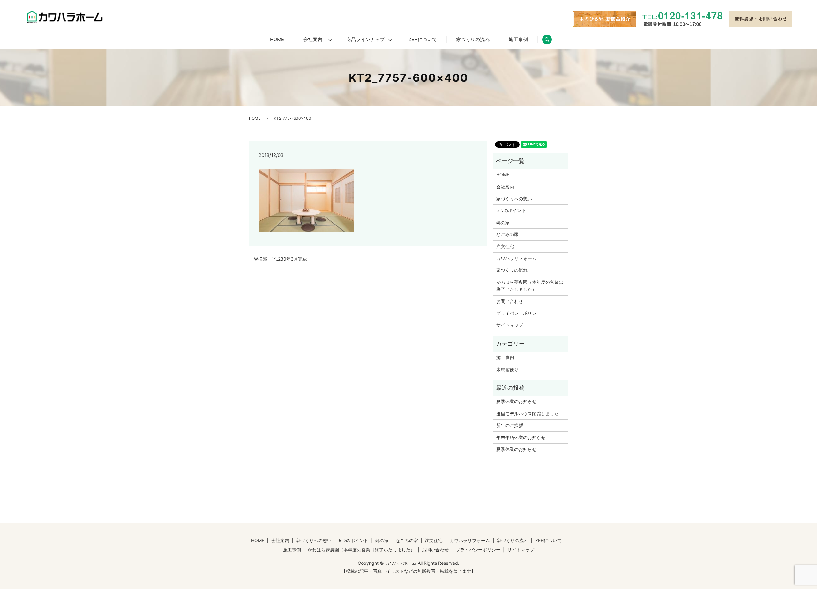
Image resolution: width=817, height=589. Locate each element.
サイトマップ (509, 325)
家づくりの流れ (473, 39)
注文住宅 (505, 246)
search (552, 39)
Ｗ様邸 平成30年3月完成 (280, 258)
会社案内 (312, 39)
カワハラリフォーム (516, 258)
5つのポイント (511, 210)
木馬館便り (507, 369)
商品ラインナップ (365, 39)
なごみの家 (507, 234)
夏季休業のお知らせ (516, 401)
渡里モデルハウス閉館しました (527, 413)
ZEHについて (422, 39)
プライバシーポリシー (518, 313)
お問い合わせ (509, 301)
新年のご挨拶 (509, 425)
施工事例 (518, 39)
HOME (277, 39)
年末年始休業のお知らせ (520, 437)
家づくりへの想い (514, 198)
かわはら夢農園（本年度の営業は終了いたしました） (529, 285)
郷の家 (503, 222)
